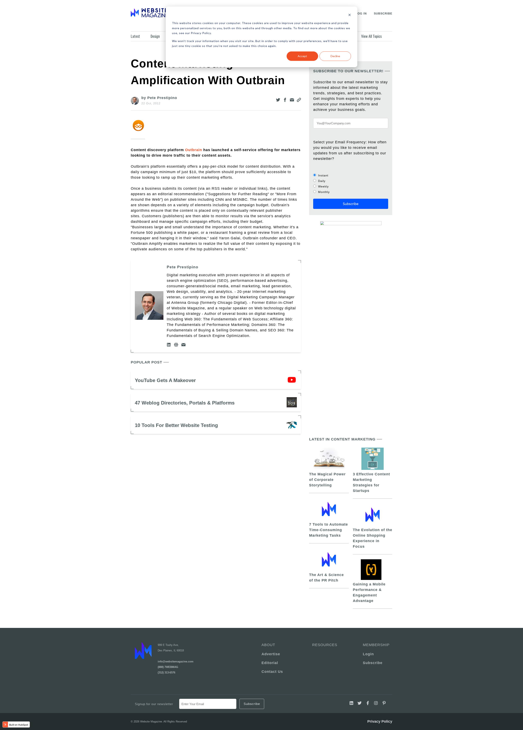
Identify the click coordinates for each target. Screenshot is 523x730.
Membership (375, 645)
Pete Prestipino (182, 267)
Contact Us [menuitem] (272, 672)
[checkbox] (350, 184)
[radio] (350, 175)
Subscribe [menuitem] (372, 663)
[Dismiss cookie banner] (349, 15)
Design (155, 36)
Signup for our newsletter (154, 704)
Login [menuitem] (368, 654)
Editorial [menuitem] (270, 663)
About (268, 645)
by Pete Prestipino (159, 98)
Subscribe (383, 13)
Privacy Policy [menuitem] (379, 721)
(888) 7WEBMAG (168, 667)
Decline (335, 56)
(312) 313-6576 (166, 672)
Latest (135, 36)
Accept (302, 56)
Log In (361, 13)
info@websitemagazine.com (175, 661)
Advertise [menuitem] (271, 654)
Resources (324, 645)
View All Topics (371, 36)
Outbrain (193, 150)
